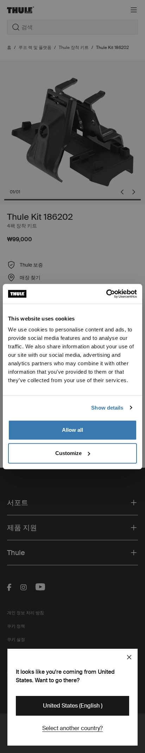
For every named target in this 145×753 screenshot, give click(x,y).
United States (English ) (72, 705)
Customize (68, 453)
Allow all (72, 430)
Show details (107, 408)
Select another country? (72, 728)
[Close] (129, 657)
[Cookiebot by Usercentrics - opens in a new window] (106, 293)
